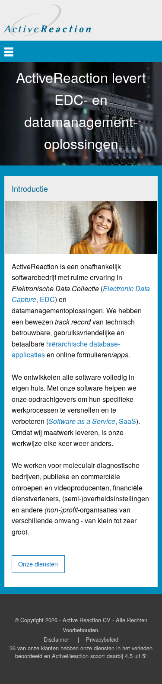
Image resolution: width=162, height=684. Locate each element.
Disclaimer (56, 639)
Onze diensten (38, 563)
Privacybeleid (102, 639)
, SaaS (92, 421)
